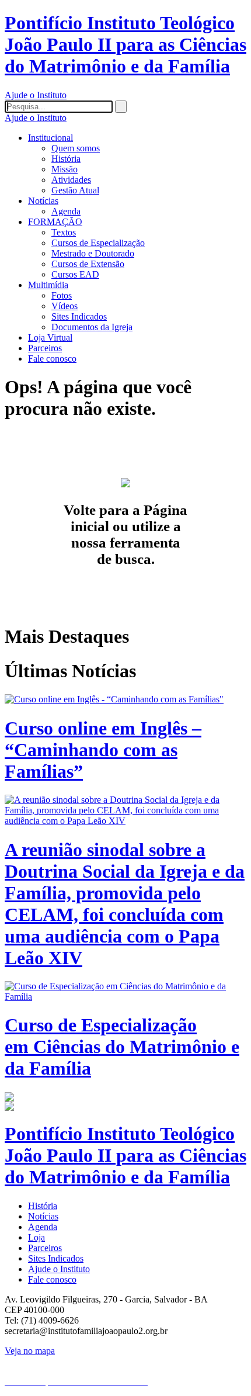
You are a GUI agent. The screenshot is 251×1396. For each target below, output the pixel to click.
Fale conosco (52, 358)
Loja (36, 1237)
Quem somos (75, 148)
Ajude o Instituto (36, 95)
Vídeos (64, 306)
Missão (64, 169)
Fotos (61, 295)
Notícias (43, 201)
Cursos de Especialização (98, 243)
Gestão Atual (75, 190)
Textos (63, 232)
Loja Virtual (50, 337)
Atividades (71, 180)
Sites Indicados (79, 316)
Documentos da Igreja (92, 327)
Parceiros (45, 348)
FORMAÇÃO (55, 222)
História (66, 159)
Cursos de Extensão (87, 264)
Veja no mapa (30, 1351)
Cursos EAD (75, 274)
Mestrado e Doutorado (92, 253)
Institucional (50, 138)
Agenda (66, 211)
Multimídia (48, 285)
